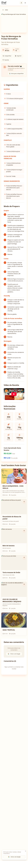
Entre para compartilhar (17, 73)
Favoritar (6, 60)
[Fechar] (25, 851)
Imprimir (19, 56)
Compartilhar (7, 56)
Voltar (6, 10)
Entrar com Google (15, 857)
